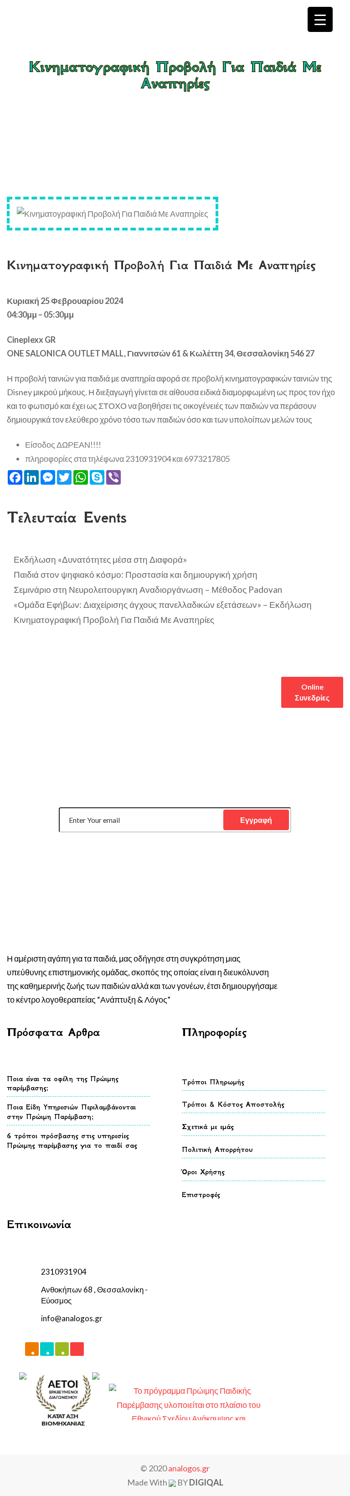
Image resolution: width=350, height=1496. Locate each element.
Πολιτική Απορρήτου (217, 1149)
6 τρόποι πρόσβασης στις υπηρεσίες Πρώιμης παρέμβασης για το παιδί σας (72, 1140)
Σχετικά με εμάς (207, 1126)
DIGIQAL (206, 1482)
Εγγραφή (256, 820)
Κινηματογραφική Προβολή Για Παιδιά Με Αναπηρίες (114, 619)
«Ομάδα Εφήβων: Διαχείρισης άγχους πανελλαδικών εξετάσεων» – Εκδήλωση (163, 604)
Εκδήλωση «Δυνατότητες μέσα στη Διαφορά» (100, 559)
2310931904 (64, 1271)
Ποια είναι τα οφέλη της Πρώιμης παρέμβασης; (62, 1083)
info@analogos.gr (72, 1318)
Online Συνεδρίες (312, 692)
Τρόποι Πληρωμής (213, 1082)
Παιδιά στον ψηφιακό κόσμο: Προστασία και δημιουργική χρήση (135, 574)
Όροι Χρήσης (203, 1171)
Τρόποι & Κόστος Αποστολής (233, 1104)
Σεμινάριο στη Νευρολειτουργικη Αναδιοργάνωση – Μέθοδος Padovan (148, 589)
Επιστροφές (201, 1194)
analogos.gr (189, 1468)
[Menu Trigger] (320, 19)
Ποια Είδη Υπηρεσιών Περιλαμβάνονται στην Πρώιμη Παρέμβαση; (71, 1111)
